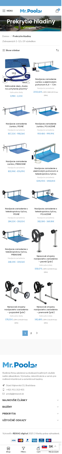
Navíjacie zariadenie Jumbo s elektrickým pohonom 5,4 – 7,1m (45, 82)
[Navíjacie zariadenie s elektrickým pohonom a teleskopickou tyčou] (46, 152)
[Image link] (19, 364)
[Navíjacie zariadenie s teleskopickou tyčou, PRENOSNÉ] (16, 236)
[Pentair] (45, 347)
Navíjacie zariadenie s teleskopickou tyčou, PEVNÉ (16, 211)
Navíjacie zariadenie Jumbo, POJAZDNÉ (45, 125)
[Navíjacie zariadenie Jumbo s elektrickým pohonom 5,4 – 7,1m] (46, 66)
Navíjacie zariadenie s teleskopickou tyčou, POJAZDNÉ (45, 211)
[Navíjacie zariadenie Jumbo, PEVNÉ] (16, 110)
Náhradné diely (16, 92)
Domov (5, 36)
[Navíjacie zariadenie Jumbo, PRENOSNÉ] (16, 148)
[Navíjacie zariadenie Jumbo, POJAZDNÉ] (46, 110)
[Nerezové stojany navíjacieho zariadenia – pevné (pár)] (46, 239)
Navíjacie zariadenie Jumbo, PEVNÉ (16, 125)
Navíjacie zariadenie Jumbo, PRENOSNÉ (16, 163)
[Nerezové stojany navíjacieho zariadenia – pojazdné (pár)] (16, 290)
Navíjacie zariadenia (45, 88)
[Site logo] (31, 10)
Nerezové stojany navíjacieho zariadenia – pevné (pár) (46, 259)
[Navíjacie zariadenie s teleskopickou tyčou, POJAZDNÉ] (46, 195)
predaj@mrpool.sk (15, 393)
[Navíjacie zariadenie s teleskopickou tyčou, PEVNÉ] (16, 195)
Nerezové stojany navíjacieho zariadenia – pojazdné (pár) (16, 310)
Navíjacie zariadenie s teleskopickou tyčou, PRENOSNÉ (16, 252)
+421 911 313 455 (15, 389)
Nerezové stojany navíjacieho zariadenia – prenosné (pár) (46, 310)
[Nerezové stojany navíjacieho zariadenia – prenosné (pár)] (46, 290)
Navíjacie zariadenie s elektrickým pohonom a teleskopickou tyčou (45, 171)
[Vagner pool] (16, 347)
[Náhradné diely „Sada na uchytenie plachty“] (16, 69)
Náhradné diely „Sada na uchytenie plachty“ (16, 87)
